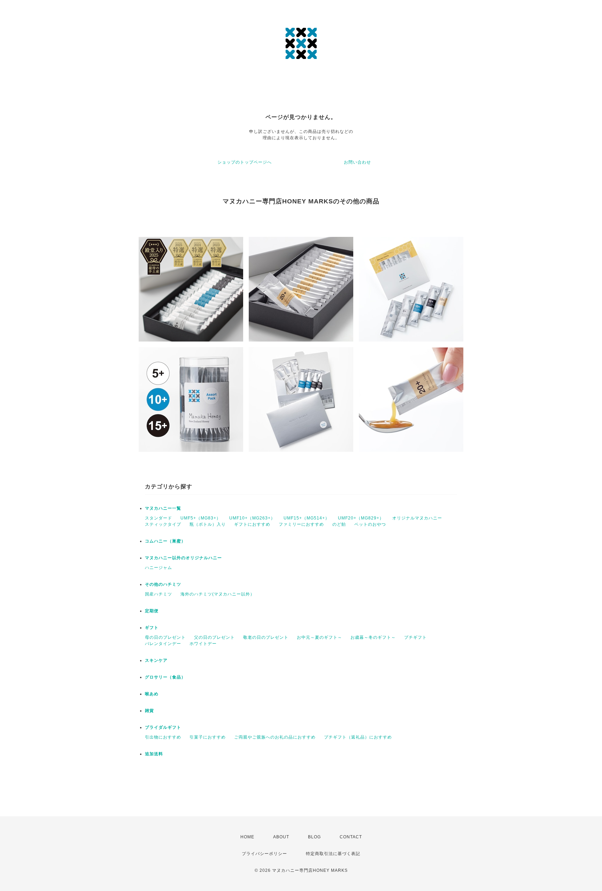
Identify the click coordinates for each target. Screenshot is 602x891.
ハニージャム (158, 567)
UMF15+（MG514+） (307, 518)
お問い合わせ (357, 162)
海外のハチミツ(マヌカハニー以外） (217, 594)
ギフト (152, 627)
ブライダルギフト (163, 727)
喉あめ (152, 693)
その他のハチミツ (163, 584)
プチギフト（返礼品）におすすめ (358, 737)
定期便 (152, 610)
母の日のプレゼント (165, 637)
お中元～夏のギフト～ (319, 637)
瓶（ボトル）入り (208, 524)
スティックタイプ (163, 524)
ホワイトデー (203, 643)
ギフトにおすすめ (252, 524)
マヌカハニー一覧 (163, 508)
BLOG (314, 836)
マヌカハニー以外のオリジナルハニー (183, 557)
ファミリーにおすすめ (301, 524)
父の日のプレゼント (214, 637)
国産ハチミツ (158, 594)
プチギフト (415, 637)
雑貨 (149, 710)
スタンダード (158, 518)
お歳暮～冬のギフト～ (373, 637)
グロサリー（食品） (165, 677)
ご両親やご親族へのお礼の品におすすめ (275, 737)
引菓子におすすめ (208, 737)
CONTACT (351, 836)
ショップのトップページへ (244, 162)
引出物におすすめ (163, 737)
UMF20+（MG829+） (361, 518)
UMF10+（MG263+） (252, 518)
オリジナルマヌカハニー (417, 518)
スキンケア (156, 660)
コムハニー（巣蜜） (165, 541)
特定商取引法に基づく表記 (333, 853)
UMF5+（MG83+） (200, 518)
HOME (247, 836)
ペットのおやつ (370, 524)
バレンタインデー (163, 643)
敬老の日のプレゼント (265, 637)
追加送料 (154, 753)
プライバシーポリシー (264, 853)
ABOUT (281, 836)
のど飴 (339, 524)
